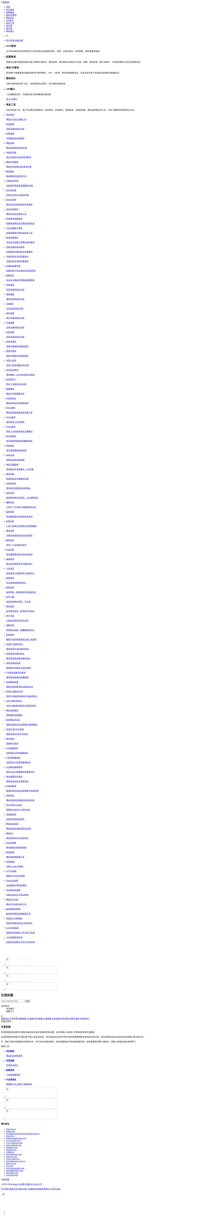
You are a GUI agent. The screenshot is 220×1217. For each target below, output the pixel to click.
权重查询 (10, 12)
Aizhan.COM (16, 1184)
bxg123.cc (10, 1136)
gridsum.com (11, 1150)
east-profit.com (12, 1175)
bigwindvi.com (12, 1173)
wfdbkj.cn (10, 1152)
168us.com (10, 1131)
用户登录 (10, 40)
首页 (8, 7)
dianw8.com (11, 1163)
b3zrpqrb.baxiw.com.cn (15, 1161)
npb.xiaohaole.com (13, 1145)
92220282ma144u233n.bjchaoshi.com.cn (22, 1134)
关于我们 (5, 1189)
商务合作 (14, 1189)
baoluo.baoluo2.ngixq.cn (16, 1138)
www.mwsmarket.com (15, 1168)
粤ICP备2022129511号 (32, 1184)
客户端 (9, 28)
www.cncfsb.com (13, 1140)
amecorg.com (11, 1157)
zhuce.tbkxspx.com (14, 1154)
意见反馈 (56, 1189)
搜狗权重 (22, 1019)
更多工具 (10, 23)
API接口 (9, 20)
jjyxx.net (9, 1166)
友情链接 (39, 1189)
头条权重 (47, 1019)
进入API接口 (12, 99)
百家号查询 (74, 1019)
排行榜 (9, 26)
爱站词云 (10, 18)
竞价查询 (65, 1019)
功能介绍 (22, 1189)
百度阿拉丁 (85, 1019)
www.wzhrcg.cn (12, 1159)
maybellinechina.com (14, 1170)
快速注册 (19, 40)
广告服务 (31, 1189)
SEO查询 (10, 10)
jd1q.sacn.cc (11, 1129)
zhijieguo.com (11, 1147)
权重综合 (5, 1019)
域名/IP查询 (11, 15)
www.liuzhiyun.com (14, 1143)
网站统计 (10, 31)
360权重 (30, 1019)
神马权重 (39, 1019)
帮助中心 (48, 1189)
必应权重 (56, 1019)
